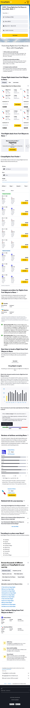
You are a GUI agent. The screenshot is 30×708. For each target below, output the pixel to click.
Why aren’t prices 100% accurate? (10, 678)
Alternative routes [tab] (6, 570)
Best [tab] (10, 82)
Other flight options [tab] (18, 573)
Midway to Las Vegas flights (8, 589)
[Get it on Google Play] (12, 704)
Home (5, 683)
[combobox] (5, 13)
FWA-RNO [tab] (15, 361)
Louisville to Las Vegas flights (8, 594)
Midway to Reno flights (7, 602)
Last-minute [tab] (15, 82)
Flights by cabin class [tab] (7, 573)
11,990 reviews (11, 493)
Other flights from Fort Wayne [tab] (8, 577)
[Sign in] (25, 3)
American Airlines (12, 488)
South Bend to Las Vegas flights (8, 604)
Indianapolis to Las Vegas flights (9, 592)
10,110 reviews (11, 454)
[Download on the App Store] (18, 704)
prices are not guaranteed (6, 669)
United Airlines (11, 449)
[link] (13, 149)
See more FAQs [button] (15, 526)
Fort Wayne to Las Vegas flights (8, 606)
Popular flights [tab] (21, 577)
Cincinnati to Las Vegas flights (8, 591)
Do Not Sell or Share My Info (15, 697)
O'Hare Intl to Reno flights (7, 598)
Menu (28, 1)
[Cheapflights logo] (5, 2)
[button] (14, 9)
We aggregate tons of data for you (10, 675)
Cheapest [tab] (4, 82)
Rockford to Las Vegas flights (8, 596)
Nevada (9, 683)
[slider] (28, 182)
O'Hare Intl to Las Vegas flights (8, 587)
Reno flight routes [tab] (6, 580)
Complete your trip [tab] (17, 570)
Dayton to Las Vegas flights (8, 600)
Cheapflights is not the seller (8, 673)
